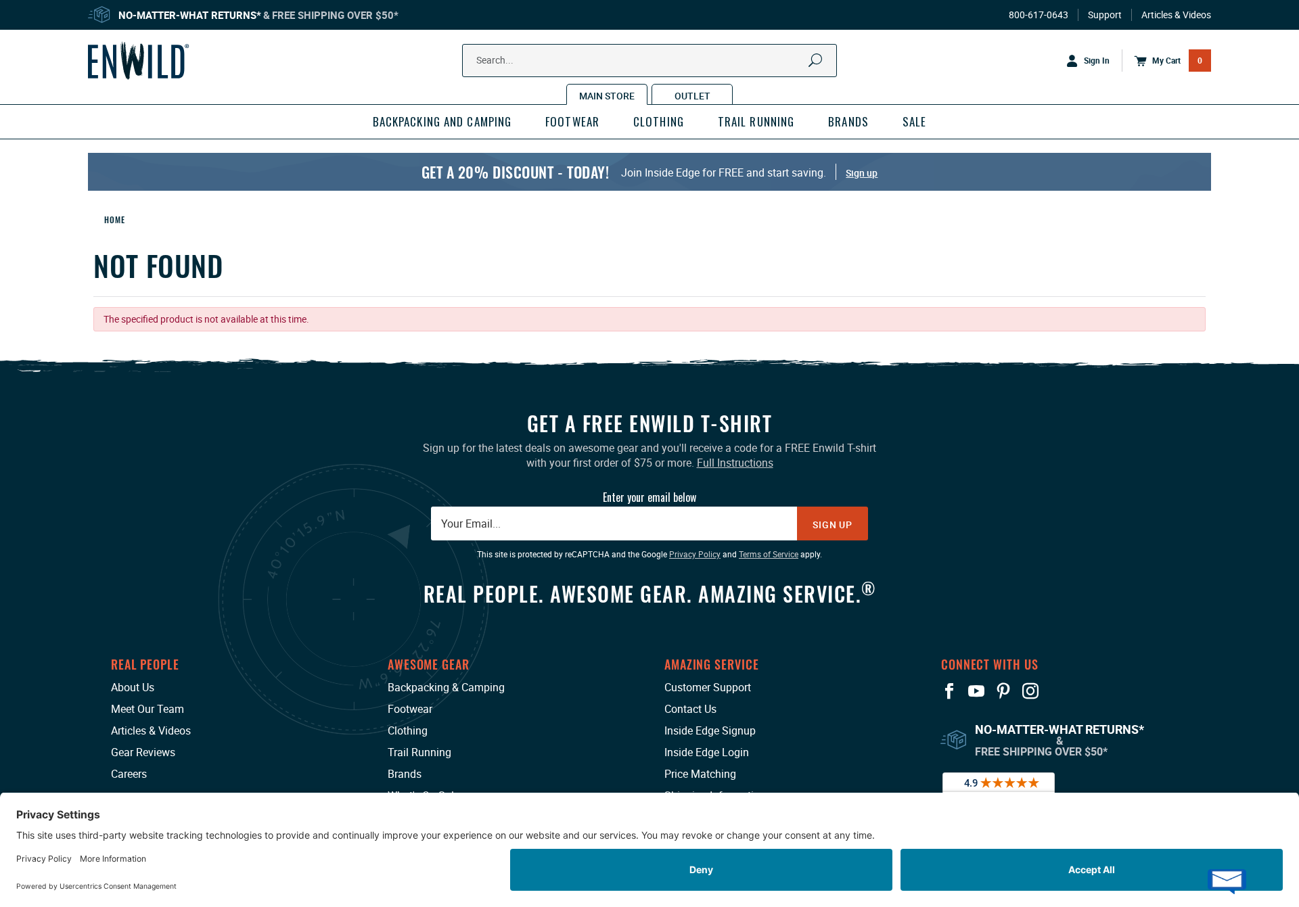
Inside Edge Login (706, 752)
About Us (132, 687)
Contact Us (690, 708)
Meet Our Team (147, 708)
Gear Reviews (143, 752)
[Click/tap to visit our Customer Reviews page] (998, 790)
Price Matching (700, 773)
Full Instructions (735, 462)
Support (1105, 15)
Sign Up (832, 524)
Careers (129, 773)
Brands (404, 773)
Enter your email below (649, 497)
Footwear (410, 708)
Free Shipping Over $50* (335, 15)
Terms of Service (768, 554)
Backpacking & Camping (446, 687)
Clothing (408, 730)
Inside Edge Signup (710, 730)
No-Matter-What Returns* (189, 15)
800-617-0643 (1038, 15)
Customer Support (707, 687)
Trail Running (419, 752)
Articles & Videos (1176, 15)
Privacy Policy (695, 554)
